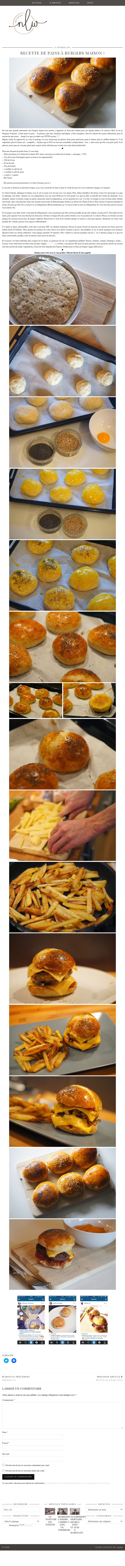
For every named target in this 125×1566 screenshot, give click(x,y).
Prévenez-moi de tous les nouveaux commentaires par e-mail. (27, 1465)
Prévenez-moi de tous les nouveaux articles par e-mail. (25, 1470)
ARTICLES (74, 3)
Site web (5, 1454)
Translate (28, 1525)
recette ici (51, 243)
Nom (5, 1432)
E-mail (5, 1443)
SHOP (90, 3)
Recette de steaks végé (109, 1378)
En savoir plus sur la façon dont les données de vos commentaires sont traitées (77, 1483)
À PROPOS (55, 3)
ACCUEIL (37, 3)
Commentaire (8, 1400)
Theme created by (109, 1547)
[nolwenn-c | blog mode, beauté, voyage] (62, 19)
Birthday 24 (16, 1378)
